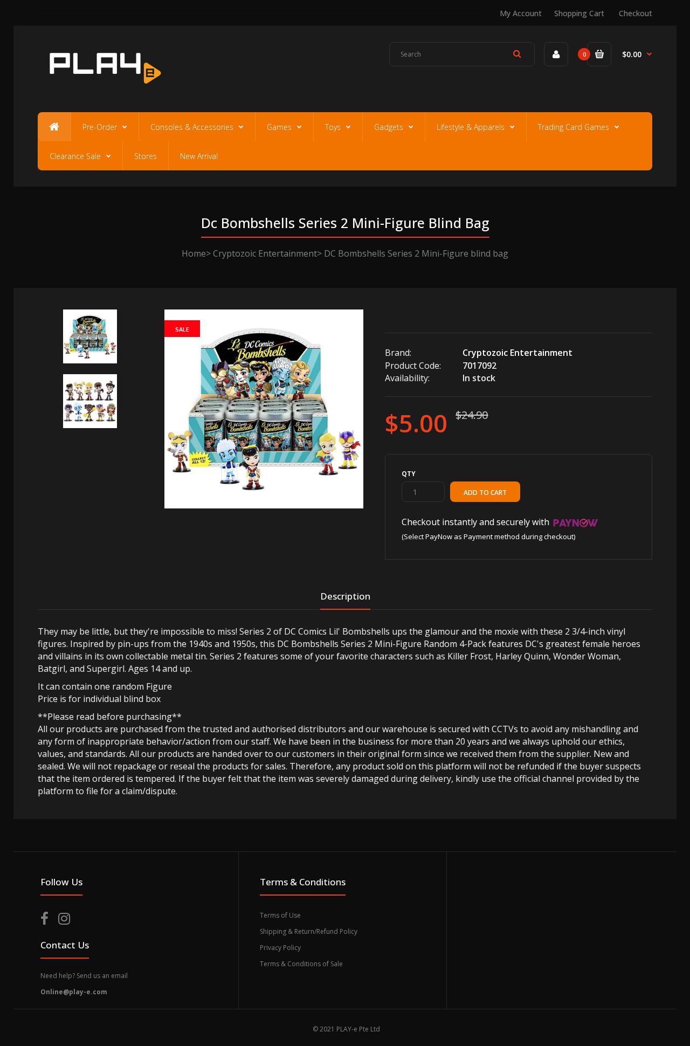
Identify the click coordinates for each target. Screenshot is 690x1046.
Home (194, 253)
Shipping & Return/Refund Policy (308, 931)
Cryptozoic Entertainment (265, 253)
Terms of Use (280, 915)
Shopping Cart (579, 13)
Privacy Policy (280, 947)
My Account (521, 13)
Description (345, 596)
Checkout (635, 13)
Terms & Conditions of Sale (301, 963)
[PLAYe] (103, 89)
